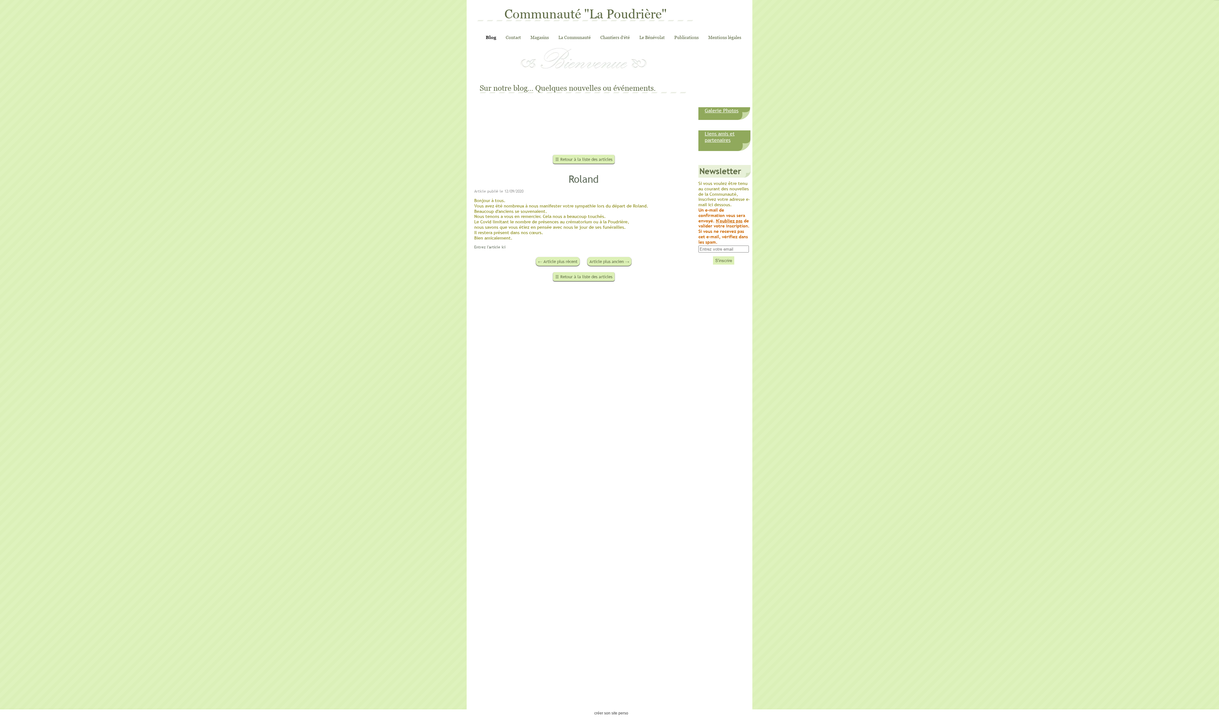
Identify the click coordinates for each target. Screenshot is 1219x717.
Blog (491, 37)
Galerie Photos (721, 110)
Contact (513, 37)
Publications (686, 37)
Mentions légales (724, 37)
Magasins (539, 37)
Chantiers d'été (615, 37)
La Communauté (574, 37)
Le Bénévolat (652, 37)
